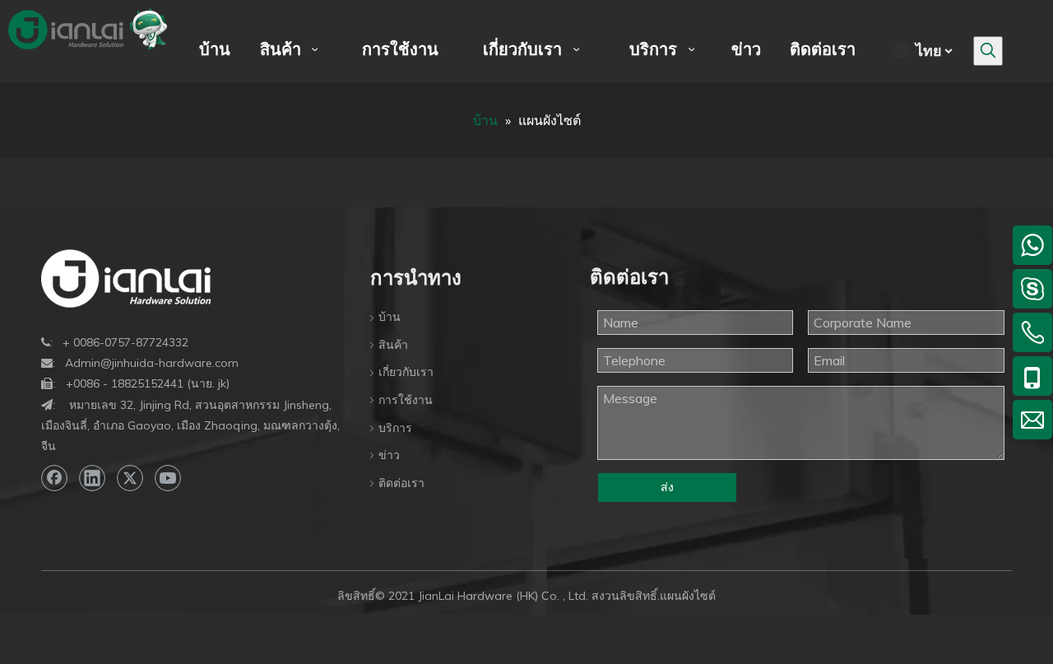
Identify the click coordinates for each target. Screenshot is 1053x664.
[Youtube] (168, 478)
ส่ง (667, 487)
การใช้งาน (405, 399)
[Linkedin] (92, 478)
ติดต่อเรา (401, 483)
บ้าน (389, 316)
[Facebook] (54, 478)
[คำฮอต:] (988, 51)
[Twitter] (130, 478)
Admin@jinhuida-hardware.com (152, 362)
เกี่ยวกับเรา (406, 372)
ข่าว (389, 455)
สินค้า (393, 344)
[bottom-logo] (126, 278)
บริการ (395, 427)
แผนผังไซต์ (688, 595)
